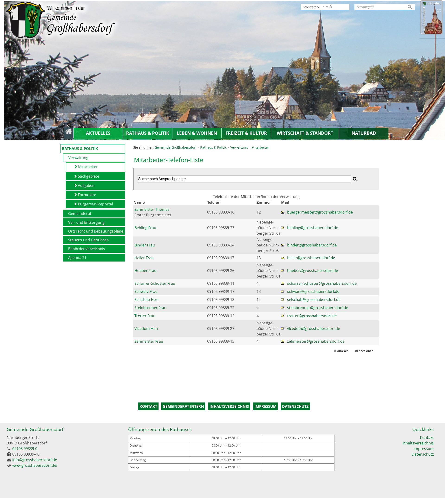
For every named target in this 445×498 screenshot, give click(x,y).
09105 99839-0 (24, 448)
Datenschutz (423, 454)
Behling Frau (145, 227)
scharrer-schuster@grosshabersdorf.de (322, 283)
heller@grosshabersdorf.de (311, 257)
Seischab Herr (146, 299)
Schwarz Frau (146, 291)
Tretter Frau (144, 315)
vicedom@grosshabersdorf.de (313, 328)
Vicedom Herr (146, 328)
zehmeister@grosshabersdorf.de (316, 341)
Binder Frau (144, 245)
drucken (343, 351)
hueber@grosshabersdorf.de (312, 270)
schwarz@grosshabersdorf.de (313, 291)
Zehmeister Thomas (151, 209)
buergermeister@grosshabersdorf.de (320, 212)
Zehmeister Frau (148, 341)
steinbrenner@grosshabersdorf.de (317, 307)
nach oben (366, 351)
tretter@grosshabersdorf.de (312, 315)
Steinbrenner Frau (150, 307)
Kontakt (427, 437)
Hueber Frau (145, 270)
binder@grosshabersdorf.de (312, 245)
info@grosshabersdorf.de (34, 459)
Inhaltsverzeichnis (418, 443)
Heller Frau (144, 257)
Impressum (424, 448)
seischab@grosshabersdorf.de (313, 299)
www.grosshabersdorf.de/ (34, 465)
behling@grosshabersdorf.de (312, 227)
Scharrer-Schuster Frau (154, 283)
